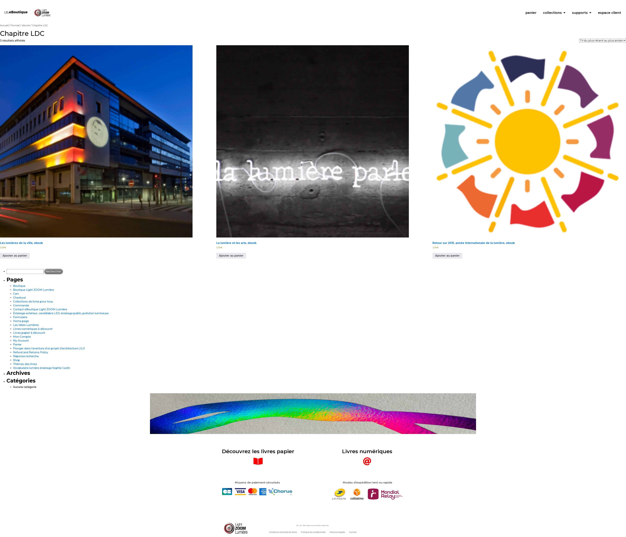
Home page (21, 321)
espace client (609, 13)
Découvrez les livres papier (258, 451)
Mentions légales (337, 532)
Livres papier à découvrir (29, 332)
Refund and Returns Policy (30, 352)
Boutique (19, 285)
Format (15, 25)
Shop (16, 360)
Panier (17, 344)
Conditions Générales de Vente (283, 532)
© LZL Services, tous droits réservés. (312, 525)
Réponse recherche (26, 356)
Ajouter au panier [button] (15, 255)
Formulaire (20, 317)
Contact (353, 532)
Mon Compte (22, 336)
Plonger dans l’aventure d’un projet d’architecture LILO (49, 348)
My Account (21, 340)
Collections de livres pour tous (33, 301)
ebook (26, 25)
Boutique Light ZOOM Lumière (33, 289)
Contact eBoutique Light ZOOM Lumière (40, 309)
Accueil (4, 25)
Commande (21, 305)
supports (580, 13)
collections (552, 13)
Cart (16, 293)
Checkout (19, 297)
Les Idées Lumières (26, 325)
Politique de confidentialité (313, 532)
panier (531, 13)
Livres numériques (367, 451)
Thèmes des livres (25, 364)
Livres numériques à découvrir (33, 328)
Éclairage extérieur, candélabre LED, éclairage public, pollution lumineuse (61, 313)
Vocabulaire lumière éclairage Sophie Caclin (41, 368)
